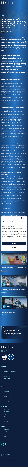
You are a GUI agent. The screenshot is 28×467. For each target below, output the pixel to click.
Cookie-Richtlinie (5, 455)
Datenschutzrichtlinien (6, 454)
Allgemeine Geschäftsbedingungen (8, 453)
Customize (13, 247)
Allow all (14, 243)
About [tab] (23, 221)
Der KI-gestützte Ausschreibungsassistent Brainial (12, 211)
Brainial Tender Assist (13, 120)
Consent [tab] (5, 221)
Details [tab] (14, 221)
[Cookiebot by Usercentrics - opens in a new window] (21, 218)
